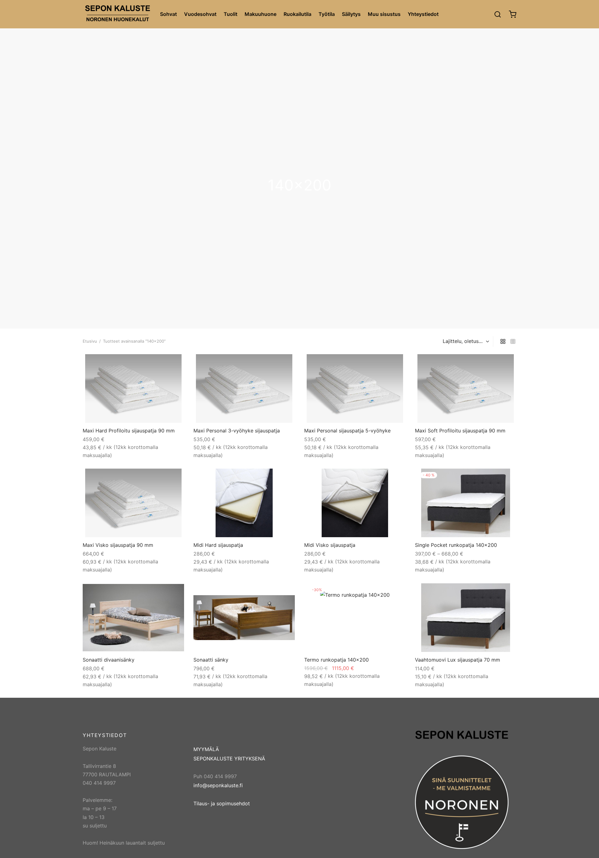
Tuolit (230, 14)
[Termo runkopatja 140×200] (355, 617)
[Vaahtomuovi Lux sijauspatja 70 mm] (465, 617)
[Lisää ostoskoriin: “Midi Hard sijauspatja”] (284, 477)
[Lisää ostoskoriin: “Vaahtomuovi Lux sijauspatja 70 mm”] (505, 592)
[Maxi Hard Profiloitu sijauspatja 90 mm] (133, 388)
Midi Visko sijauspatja (329, 545)
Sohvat (168, 14)
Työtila (327, 14)
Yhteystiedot (423, 14)
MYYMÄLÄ (206, 749)
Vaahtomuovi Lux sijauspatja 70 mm (457, 660)
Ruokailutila (297, 14)
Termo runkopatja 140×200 (336, 660)
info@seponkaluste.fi (218, 785)
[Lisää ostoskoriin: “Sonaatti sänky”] (284, 592)
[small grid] (512, 341)
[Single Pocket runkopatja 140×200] (465, 503)
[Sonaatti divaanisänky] (133, 617)
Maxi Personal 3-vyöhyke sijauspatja (236, 430)
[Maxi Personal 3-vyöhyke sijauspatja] (244, 388)
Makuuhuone (260, 14)
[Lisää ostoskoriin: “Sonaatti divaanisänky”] (173, 592)
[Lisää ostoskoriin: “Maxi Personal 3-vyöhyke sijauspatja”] (284, 363)
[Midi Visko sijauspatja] (355, 503)
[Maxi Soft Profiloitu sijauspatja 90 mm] (465, 388)
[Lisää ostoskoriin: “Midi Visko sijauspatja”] (395, 477)
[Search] (497, 14)
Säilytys (351, 14)
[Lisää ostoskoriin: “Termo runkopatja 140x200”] (395, 592)
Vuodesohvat (200, 14)
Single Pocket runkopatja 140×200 (456, 545)
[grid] (502, 341)
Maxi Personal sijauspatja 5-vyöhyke (347, 430)
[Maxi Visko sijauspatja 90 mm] (133, 503)
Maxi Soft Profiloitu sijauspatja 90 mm (460, 430)
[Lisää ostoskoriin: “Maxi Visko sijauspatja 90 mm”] (173, 477)
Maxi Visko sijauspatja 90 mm (118, 545)
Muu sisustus (384, 14)
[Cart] (512, 14)
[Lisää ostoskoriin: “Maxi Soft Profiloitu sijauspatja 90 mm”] (505, 363)
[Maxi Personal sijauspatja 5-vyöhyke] (355, 388)
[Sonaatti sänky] (244, 617)
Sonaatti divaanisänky (108, 660)
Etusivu (90, 341)
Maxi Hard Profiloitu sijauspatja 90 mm (129, 430)
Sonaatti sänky (210, 660)
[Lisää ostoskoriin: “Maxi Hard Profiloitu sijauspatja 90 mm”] (173, 363)
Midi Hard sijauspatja (218, 545)
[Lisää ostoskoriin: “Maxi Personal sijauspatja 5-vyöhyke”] (395, 363)
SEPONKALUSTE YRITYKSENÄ (229, 758)
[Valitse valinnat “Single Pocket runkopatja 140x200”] (505, 477)
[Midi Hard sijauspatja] (244, 503)
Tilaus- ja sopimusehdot (221, 803)
